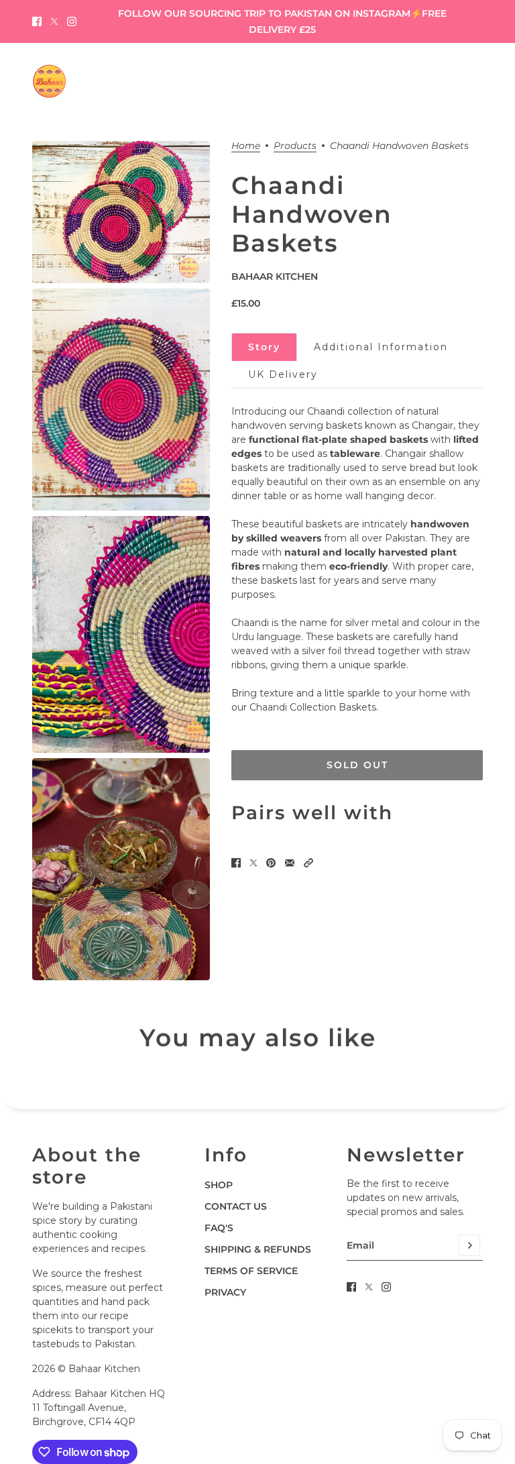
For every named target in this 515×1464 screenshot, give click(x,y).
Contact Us (236, 1206)
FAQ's (219, 1228)
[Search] (424, 81)
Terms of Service (251, 1271)
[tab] (264, 347)
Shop (219, 1185)
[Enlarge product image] (121, 212)
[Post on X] (253, 863)
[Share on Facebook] (236, 862)
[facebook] (37, 21)
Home (245, 146)
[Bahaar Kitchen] (49, 81)
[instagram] (71, 21)
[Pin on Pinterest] (271, 862)
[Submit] (469, 1245)
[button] (308, 862)
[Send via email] (289, 862)
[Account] (450, 81)
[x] (54, 21)
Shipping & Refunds (258, 1249)
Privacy (225, 1292)
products (295, 146)
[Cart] (475, 81)
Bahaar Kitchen (274, 276)
